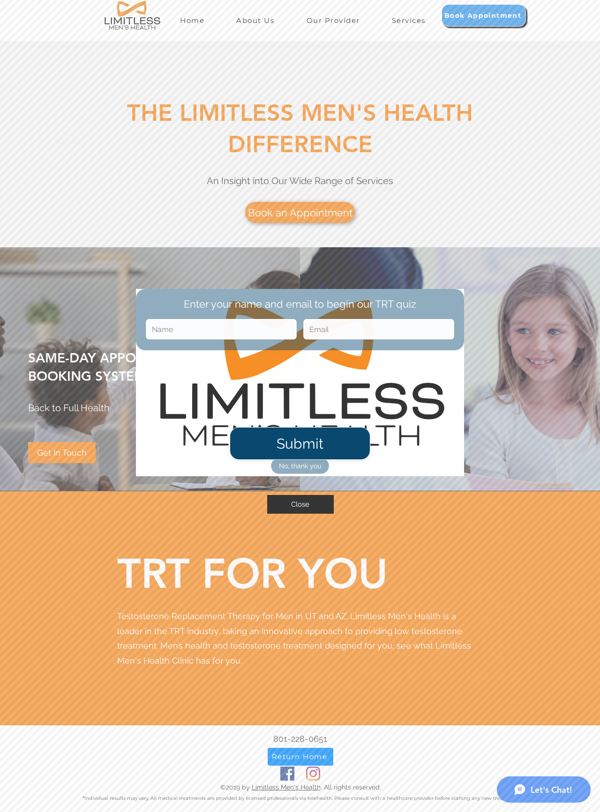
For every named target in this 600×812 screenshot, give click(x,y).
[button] (300, 504)
